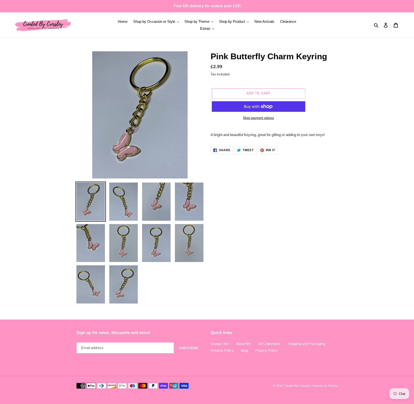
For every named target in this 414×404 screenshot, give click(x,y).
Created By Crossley (297, 385)
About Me (243, 344)
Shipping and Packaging (306, 344)
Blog (244, 350)
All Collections (269, 344)
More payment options (258, 118)
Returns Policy (222, 350)
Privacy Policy (266, 350)
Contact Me (220, 344)
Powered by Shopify (324, 385)
